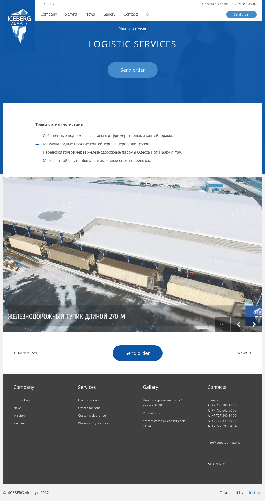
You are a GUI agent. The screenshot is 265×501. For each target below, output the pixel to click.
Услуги (71, 14)
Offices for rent (89, 408)
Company (49, 14)
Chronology (21, 400)
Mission (19, 415)
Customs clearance (92, 415)
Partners (19, 423)
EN (52, 4)
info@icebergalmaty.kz (224, 442)
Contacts (131, 14)
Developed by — (241, 492)
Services (139, 28)
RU (43, 4)
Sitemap (216, 463)
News (90, 14)
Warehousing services (94, 423)
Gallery (109, 14)
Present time (152, 413)
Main (123, 28)
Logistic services (90, 400)
